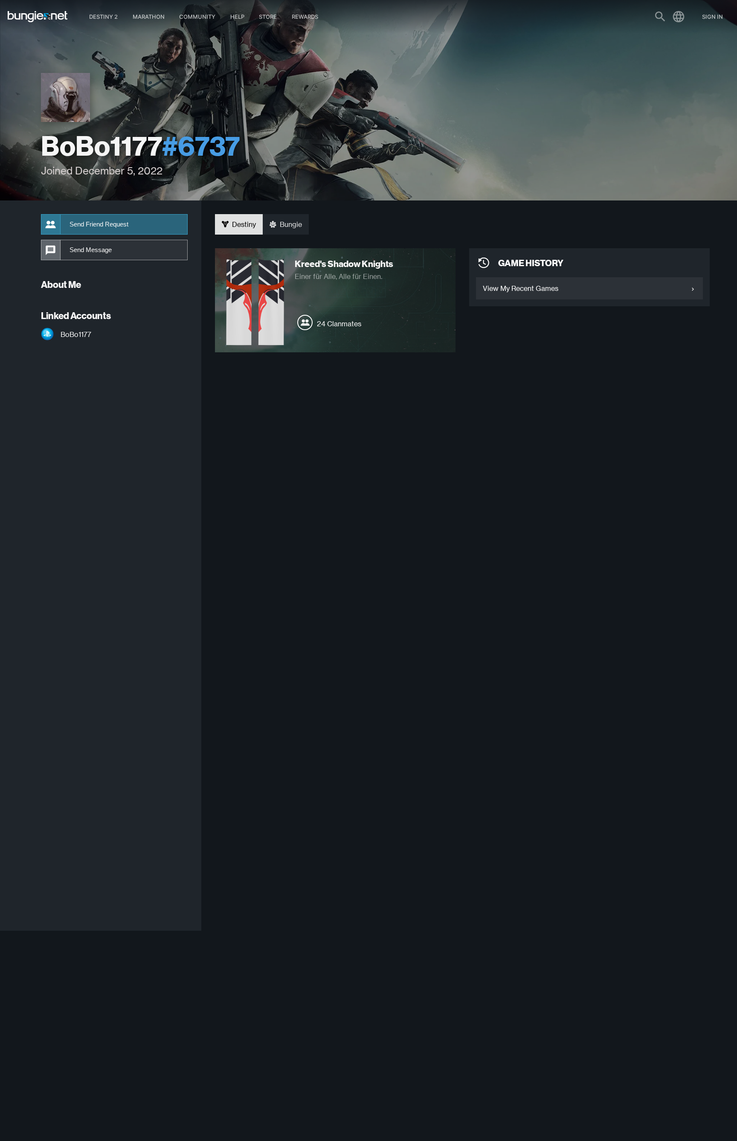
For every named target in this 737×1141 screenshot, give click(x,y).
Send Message (91, 250)
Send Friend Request (99, 224)
